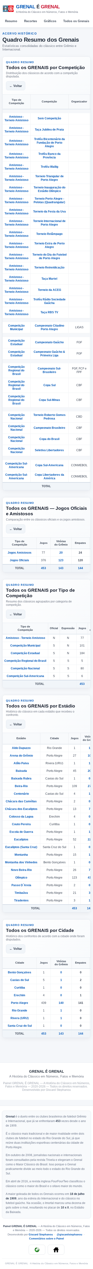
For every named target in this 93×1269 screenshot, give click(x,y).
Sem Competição (49, 118)
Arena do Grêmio (21, 755)
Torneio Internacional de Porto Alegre (49, 222)
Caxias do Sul (19, 980)
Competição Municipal (16, 327)
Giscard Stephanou (41, 1234)
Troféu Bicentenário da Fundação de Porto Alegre (49, 142)
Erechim (19, 995)
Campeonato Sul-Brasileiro (49, 370)
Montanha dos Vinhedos (21, 862)
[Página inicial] (56, 1250)
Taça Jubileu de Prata (49, 129)
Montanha (21, 854)
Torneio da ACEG (49, 290)
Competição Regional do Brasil (16, 370)
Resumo (11, 21)
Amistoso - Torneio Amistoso (16, 118)
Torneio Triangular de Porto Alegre (49, 178)
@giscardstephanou (70, 1234)
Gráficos (50, 21)
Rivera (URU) (19, 1018)
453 (43, 568)
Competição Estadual (16, 342)
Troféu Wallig (49, 166)
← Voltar (15, 86)
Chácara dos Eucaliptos (21, 809)
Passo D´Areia (21, 885)
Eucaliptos (21, 839)
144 (80, 568)
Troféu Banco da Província (49, 155)
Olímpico (21, 877)
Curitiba (19, 987)
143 (60, 568)
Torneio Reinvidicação (49, 267)
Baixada (21, 771)
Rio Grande (19, 1010)
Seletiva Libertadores (49, 450)
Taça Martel (49, 278)
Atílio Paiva (21, 763)
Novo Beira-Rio (21, 870)
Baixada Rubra (21, 778)
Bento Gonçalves (19, 972)
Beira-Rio (21, 786)
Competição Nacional (16, 416)
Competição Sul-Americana (16, 465)
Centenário (21, 793)
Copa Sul (49, 385)
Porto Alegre (19, 1003)
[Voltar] (37, 1250)
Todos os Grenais (76, 21)
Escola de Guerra (21, 832)
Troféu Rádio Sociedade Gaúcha (49, 301)
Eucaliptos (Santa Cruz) (21, 847)
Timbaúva (21, 893)
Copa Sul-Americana (49, 465)
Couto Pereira (21, 824)
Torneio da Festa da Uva (49, 211)
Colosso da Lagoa (21, 816)
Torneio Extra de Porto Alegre (49, 245)
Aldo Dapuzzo (21, 748)
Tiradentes (21, 900)
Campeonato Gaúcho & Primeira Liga (49, 353)
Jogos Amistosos (19, 552)
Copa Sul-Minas (49, 400)
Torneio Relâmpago (49, 234)
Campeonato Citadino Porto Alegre (49, 327)
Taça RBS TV (49, 312)
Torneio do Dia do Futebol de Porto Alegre (49, 256)
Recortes (30, 21)
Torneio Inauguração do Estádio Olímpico (49, 189)
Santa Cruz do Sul (20, 1025)
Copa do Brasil (49, 439)
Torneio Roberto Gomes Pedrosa (49, 416)
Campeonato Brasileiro (49, 428)
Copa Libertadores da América (49, 476)
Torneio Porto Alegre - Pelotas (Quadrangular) (49, 200)
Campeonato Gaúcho (49, 342)
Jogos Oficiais (19, 560)
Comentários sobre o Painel (46, 1238)
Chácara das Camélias (21, 801)
